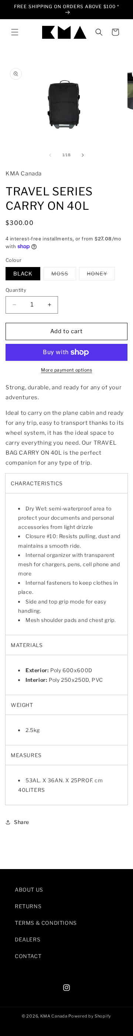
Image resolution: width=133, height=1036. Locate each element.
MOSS (63, 275)
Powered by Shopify (89, 1016)
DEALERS (27, 939)
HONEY (101, 275)
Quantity (16, 290)
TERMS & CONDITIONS (46, 923)
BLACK (23, 273)
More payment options (66, 370)
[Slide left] (50, 155)
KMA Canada (54, 1016)
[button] (15, 32)
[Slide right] (83, 155)
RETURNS (28, 906)
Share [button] (21, 822)
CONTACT (28, 956)
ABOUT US (29, 889)
